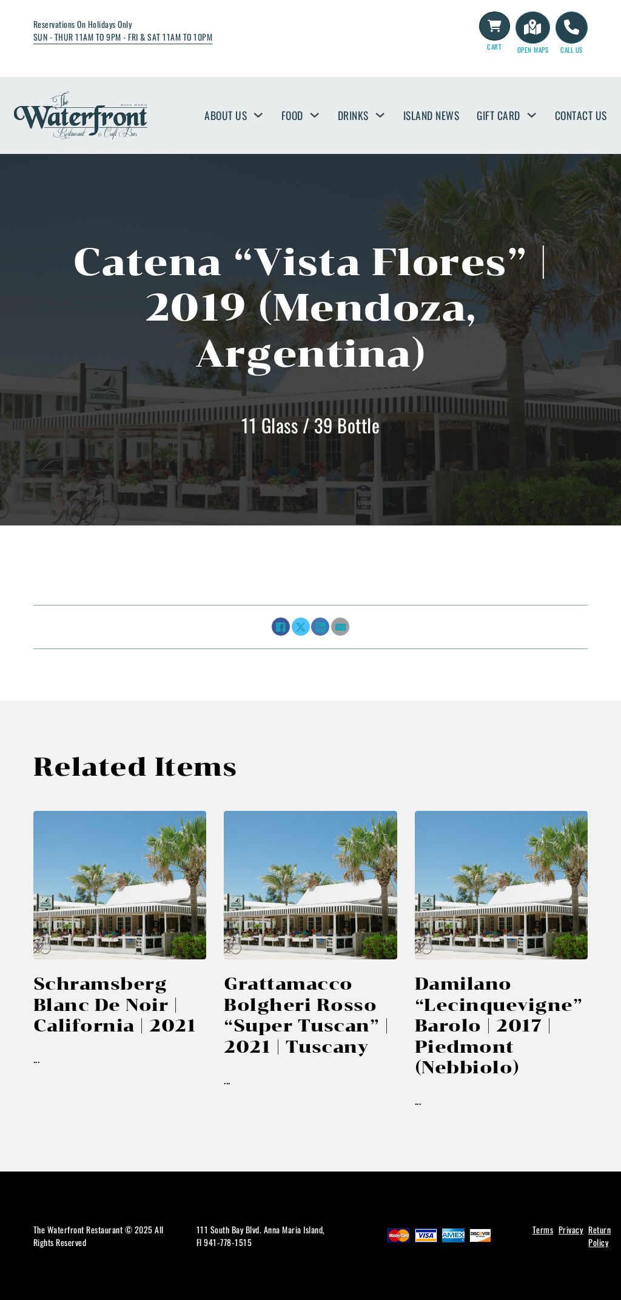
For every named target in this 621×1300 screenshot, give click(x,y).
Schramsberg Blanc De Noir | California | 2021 (114, 1004)
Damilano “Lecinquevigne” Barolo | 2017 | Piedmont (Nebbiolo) (499, 1025)
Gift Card (498, 115)
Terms (543, 1229)
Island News (431, 115)
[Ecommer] (495, 26)
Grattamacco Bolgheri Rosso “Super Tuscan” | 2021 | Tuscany (306, 1014)
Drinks (353, 115)
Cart (494, 47)
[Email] (340, 627)
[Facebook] (281, 627)
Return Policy (599, 1235)
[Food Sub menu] (314, 115)
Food (292, 115)
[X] (301, 627)
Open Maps (533, 50)
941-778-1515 (228, 1242)
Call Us (571, 50)
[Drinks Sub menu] (380, 115)
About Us (225, 115)
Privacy (571, 1229)
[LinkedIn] (320, 627)
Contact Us (581, 115)
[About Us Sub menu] (258, 115)
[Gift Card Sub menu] (531, 115)
